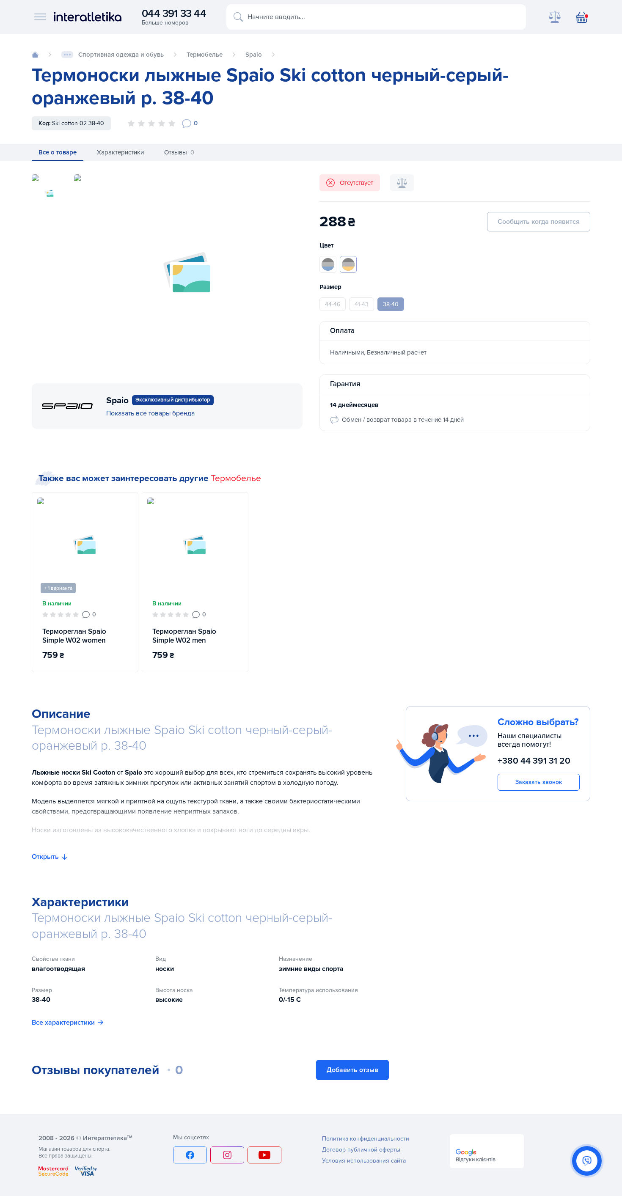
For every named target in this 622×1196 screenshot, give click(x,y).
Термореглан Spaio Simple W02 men (184, 636)
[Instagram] (227, 1155)
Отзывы (179, 152)
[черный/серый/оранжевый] (348, 264)
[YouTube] (264, 1155)
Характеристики (120, 152)
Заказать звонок (538, 782)
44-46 (332, 304)
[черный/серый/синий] (327, 264)
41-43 (362, 304)
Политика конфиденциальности (365, 1138)
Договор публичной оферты (361, 1149)
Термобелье (236, 478)
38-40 (391, 304)
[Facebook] (190, 1155)
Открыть (45, 856)
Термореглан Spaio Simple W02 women (74, 636)
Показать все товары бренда (150, 413)
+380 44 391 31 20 (534, 761)
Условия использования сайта (364, 1160)
